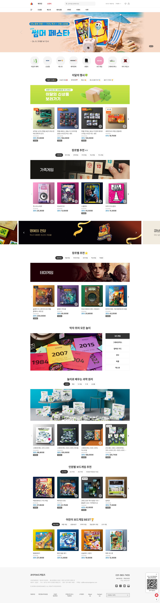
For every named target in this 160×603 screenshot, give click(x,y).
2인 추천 (72, 472)
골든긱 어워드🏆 (108, 80)
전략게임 (75, 155)
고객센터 (118, 3)
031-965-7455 (70, 582)
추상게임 (92, 155)
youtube (124, 586)
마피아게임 (76, 258)
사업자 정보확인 (55, 595)
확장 (73, 384)
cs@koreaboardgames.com (89, 582)
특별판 (101, 258)
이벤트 (78, 10)
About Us (90, 595)
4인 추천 (80, 472)
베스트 (49, 10)
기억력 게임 (83, 524)
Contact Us (99, 595)
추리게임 (84, 155)
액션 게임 (55, 524)
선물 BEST (73, 524)
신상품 (40, 10)
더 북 (86, 384)
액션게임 (93, 258)
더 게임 (80, 384)
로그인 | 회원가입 (110, 3)
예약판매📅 (74, 80)
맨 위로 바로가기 (157, 600)
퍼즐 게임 (64, 524)
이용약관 (32, 594)
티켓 (87, 10)
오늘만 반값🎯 (63, 80)
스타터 (67, 384)
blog (128, 586)
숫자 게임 (104, 524)
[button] (21, 32)
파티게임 (67, 155)
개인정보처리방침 (43, 594)
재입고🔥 (83, 80)
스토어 (49, 4)
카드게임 (100, 155)
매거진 (40, 4)
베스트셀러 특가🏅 (95, 80)
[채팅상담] (156, 595)
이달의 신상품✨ (51, 80)
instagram (120, 586)
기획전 (69, 10)
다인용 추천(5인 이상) (92, 472)
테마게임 (59, 258)
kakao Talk (116, 586)
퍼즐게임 (67, 258)
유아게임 (85, 258)
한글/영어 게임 (94, 524)
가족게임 (59, 155)
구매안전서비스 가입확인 (69, 595)
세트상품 (59, 10)
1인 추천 (64, 472)
